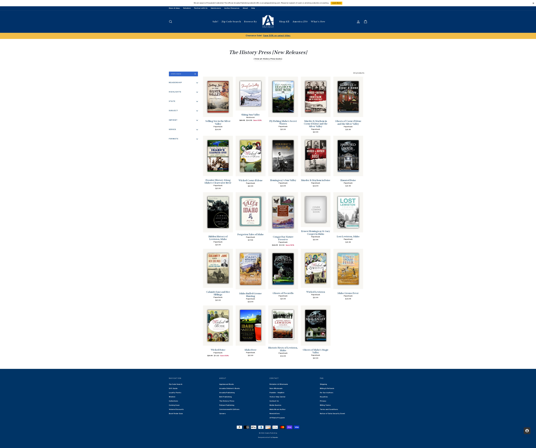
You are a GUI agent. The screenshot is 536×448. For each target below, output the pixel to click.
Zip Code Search (231, 21)
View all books (268, 59)
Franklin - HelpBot (277, 393)
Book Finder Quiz (176, 414)
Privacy (323, 401)
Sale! (215, 21)
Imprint (173, 120)
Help (253, 8)
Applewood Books (226, 384)
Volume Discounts (176, 409)
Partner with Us (200, 8)
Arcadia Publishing (227, 393)
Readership (175, 83)
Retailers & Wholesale (279, 384)
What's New (318, 21)
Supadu (275, 437)
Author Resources (232, 8)
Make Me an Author (278, 409)
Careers (222, 414)
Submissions (216, 8)
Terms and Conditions (329, 409)
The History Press (226, 401)
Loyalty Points (175, 393)
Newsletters (275, 414)
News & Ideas (174, 8)
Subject (173, 111)
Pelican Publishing (226, 405)
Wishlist (172, 397)
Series (172, 129)
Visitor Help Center (278, 397)
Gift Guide (173, 388)
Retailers (187, 8)
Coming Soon (174, 405)
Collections (173, 401)
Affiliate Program (277, 418)
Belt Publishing (225, 397)
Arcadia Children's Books (229, 388)
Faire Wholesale (276, 388)
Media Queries (275, 405)
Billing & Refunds (327, 388)
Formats (174, 139)
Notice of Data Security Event (332, 414)
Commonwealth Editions (229, 409)
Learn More (336, 3)
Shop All (284, 21)
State (172, 101)
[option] (268, 36)
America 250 (300, 21)
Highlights (175, 92)
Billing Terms (325, 405)
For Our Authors (326, 393)
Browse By (250, 21)
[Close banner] (533, 3)
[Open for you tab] (527, 430)
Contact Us (274, 401)
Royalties (324, 397)
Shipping (323, 384)
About (245, 8)
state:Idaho (176, 74)
